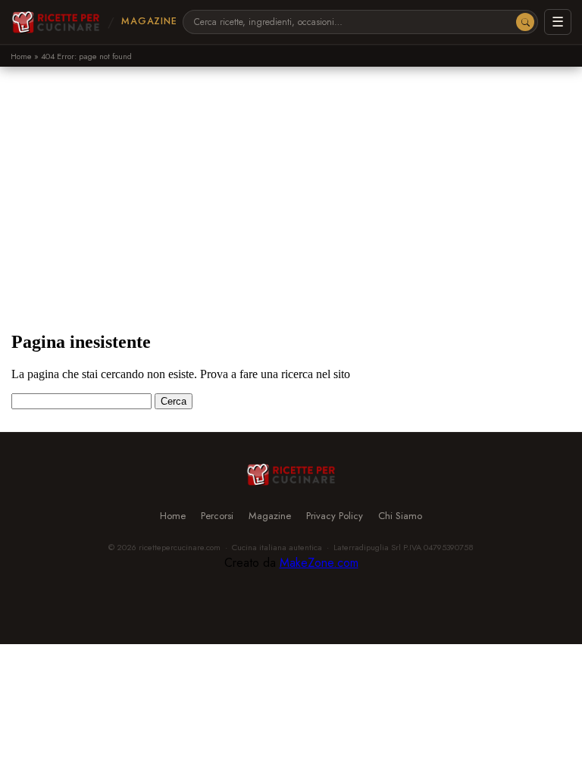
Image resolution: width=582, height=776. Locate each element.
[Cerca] (525, 22)
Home (21, 56)
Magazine (149, 21)
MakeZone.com (319, 562)
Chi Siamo (400, 515)
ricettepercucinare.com (180, 547)
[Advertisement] (291, 180)
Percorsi (217, 515)
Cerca (173, 401)
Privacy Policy (334, 515)
